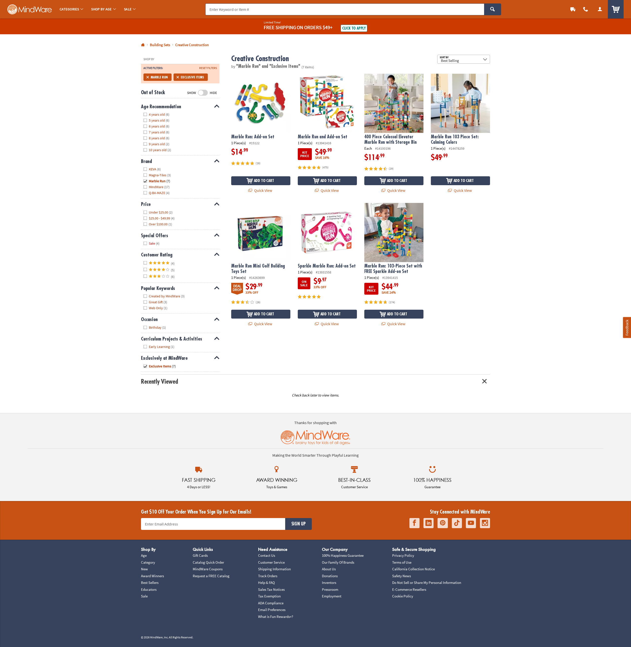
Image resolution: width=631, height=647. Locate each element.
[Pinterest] (443, 523)
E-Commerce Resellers (409, 589)
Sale (144, 596)
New (144, 569)
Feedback (626, 328)
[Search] (492, 9)
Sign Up (298, 524)
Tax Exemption (269, 596)
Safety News (401, 576)
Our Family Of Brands (338, 562)
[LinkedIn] (428, 523)
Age (144, 555)
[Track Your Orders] (572, 9)
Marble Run (159, 77)
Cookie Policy (402, 596)
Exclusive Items (192, 77)
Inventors (329, 582)
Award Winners (152, 576)
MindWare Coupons (208, 569)
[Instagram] (485, 523)
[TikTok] (457, 523)
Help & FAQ (266, 582)
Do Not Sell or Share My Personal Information (426, 582)
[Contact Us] (585, 9)
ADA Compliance (270, 603)
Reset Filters (208, 68)
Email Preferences (271, 609)
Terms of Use (401, 562)
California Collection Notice (413, 569)
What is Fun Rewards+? (275, 616)
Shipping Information (274, 569)
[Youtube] (471, 523)
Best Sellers (149, 582)
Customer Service (271, 562)
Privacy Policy (403, 555)
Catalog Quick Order (208, 562)
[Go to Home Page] (143, 45)
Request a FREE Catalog (211, 576)
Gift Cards (200, 555)
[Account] (600, 9)
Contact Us (266, 555)
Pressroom (330, 589)
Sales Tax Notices (271, 589)
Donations (330, 576)
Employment (331, 596)
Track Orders (267, 576)
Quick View (262, 190)
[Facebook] (414, 523)
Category (148, 562)
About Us (329, 569)
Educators (149, 589)
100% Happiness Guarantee (343, 555)
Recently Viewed (159, 381)
